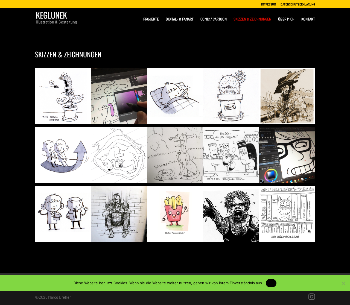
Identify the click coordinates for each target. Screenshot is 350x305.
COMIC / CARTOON (213, 19)
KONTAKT (308, 19)
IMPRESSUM (268, 4)
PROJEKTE (151, 19)
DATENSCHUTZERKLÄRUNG (298, 4)
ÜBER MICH (286, 19)
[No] (343, 283)
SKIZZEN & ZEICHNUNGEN (252, 19)
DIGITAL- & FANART (180, 19)
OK (271, 283)
